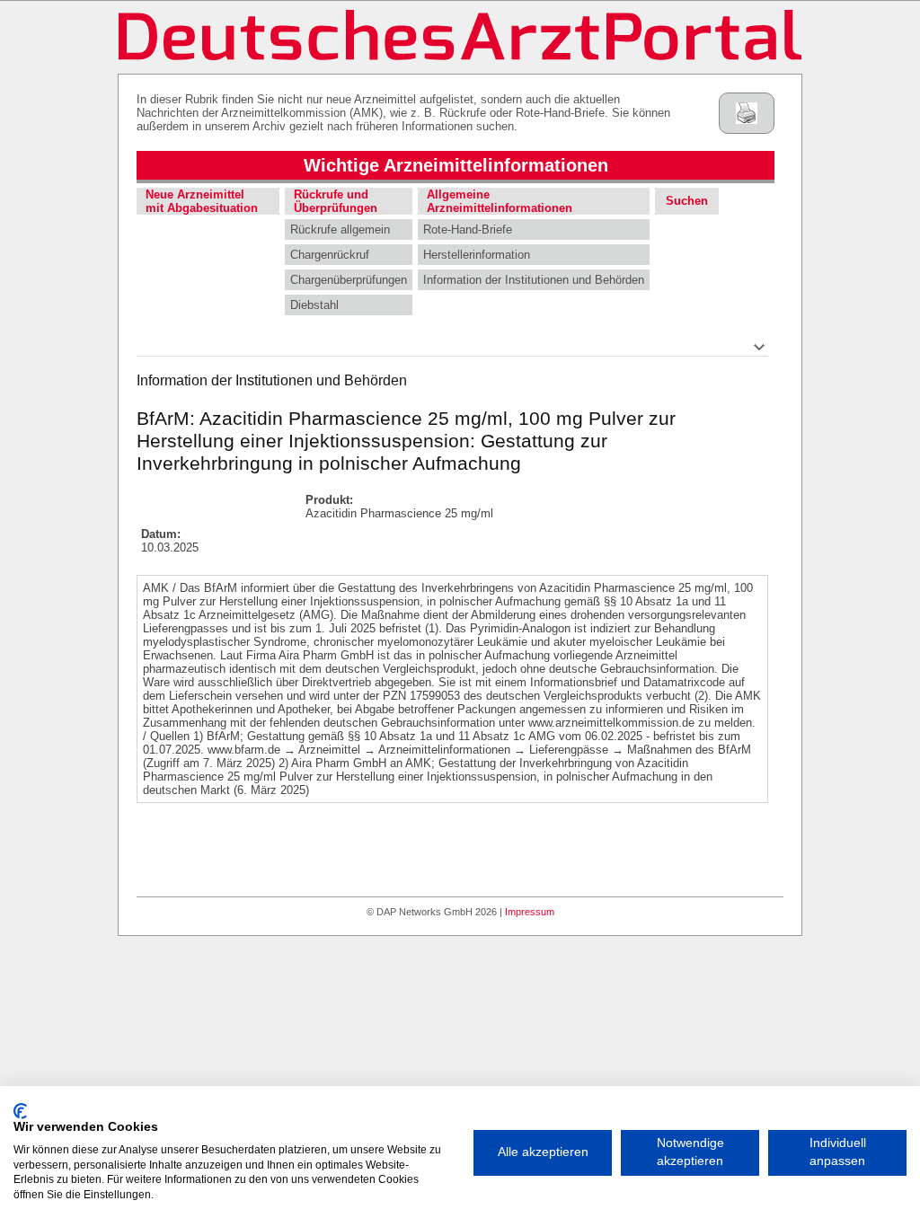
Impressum (529, 911)
